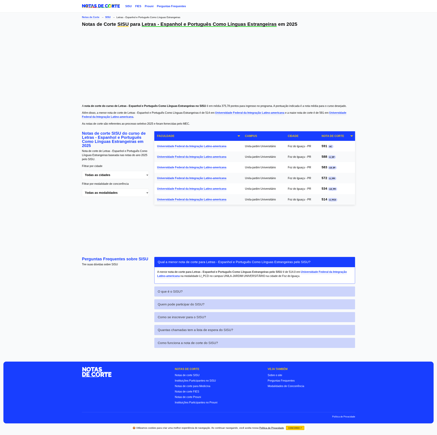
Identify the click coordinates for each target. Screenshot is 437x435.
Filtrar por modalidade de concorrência (105, 183)
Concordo (294, 428)
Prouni (149, 6)
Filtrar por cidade (92, 166)
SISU (128, 6)
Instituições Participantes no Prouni (196, 402)
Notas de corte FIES (187, 391)
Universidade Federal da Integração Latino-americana (249, 112)
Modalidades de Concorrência (286, 386)
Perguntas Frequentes (171, 6)
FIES (138, 6)
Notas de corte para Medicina (192, 386)
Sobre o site (275, 375)
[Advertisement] (184, 66)
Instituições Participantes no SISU (195, 380)
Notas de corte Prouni (188, 397)
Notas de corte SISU (187, 375)
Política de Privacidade (343, 416)
